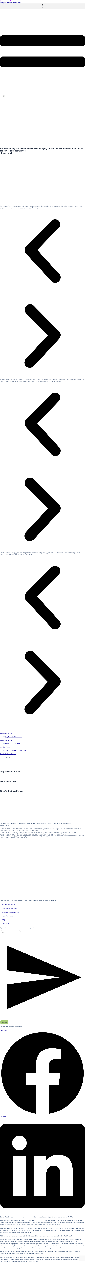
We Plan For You (5, 747)
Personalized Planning (10, 908)
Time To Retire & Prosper (8, 754)
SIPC (41, 1220)
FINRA (36, 1220)
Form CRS (17, 1217)
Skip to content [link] (5, 1)
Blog (3, 920)
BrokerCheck (77, 1217)
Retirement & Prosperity (10, 912)
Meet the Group (7, 916)
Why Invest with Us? (9, 904)
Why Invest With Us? (6, 733)
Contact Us (6, 923)
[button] (42, 4)
